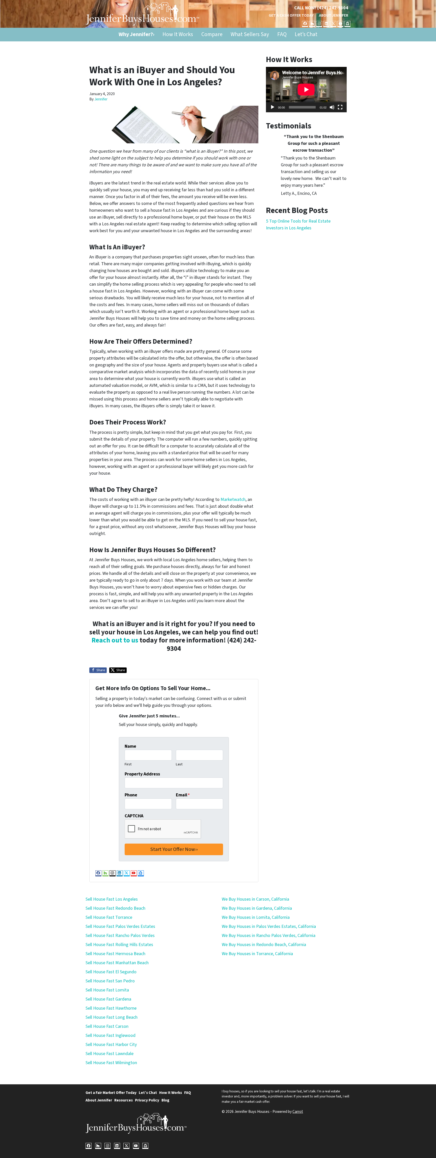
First (128, 764)
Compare (212, 34)
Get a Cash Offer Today (291, 15)
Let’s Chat (306, 34)
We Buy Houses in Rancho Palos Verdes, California (268, 935)
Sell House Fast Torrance (109, 917)
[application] (306, 89)
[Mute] (332, 107)
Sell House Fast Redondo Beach (115, 908)
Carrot (297, 1111)
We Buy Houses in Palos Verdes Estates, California (269, 926)
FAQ (282, 34)
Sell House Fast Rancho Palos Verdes (120, 935)
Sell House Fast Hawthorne (111, 1008)
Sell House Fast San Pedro (110, 981)
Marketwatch (233, 499)
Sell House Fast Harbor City (111, 1044)
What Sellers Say (250, 34)
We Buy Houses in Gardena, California (257, 908)
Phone (131, 795)
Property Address (142, 774)
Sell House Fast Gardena (108, 999)
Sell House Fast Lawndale (109, 1054)
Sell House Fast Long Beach (112, 1017)
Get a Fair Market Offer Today (111, 1092)
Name (130, 746)
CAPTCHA (134, 816)
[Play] (272, 107)
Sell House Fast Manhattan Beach (117, 963)
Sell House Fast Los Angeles (112, 899)
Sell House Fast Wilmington (111, 1063)
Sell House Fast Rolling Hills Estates (119, 944)
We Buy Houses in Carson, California (255, 899)
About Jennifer (333, 15)
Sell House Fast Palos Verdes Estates (120, 926)
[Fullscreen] (340, 107)
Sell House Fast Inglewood (110, 1035)
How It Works (177, 34)
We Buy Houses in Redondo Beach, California (264, 944)
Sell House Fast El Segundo (111, 972)
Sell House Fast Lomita (107, 990)
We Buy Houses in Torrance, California (257, 954)
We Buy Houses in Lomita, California (256, 917)
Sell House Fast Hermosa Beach (115, 954)
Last (179, 764)
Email (183, 795)
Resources (123, 1100)
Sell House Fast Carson (107, 1026)
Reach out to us (115, 640)
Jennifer (100, 99)
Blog (165, 1100)
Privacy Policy (147, 1100)
